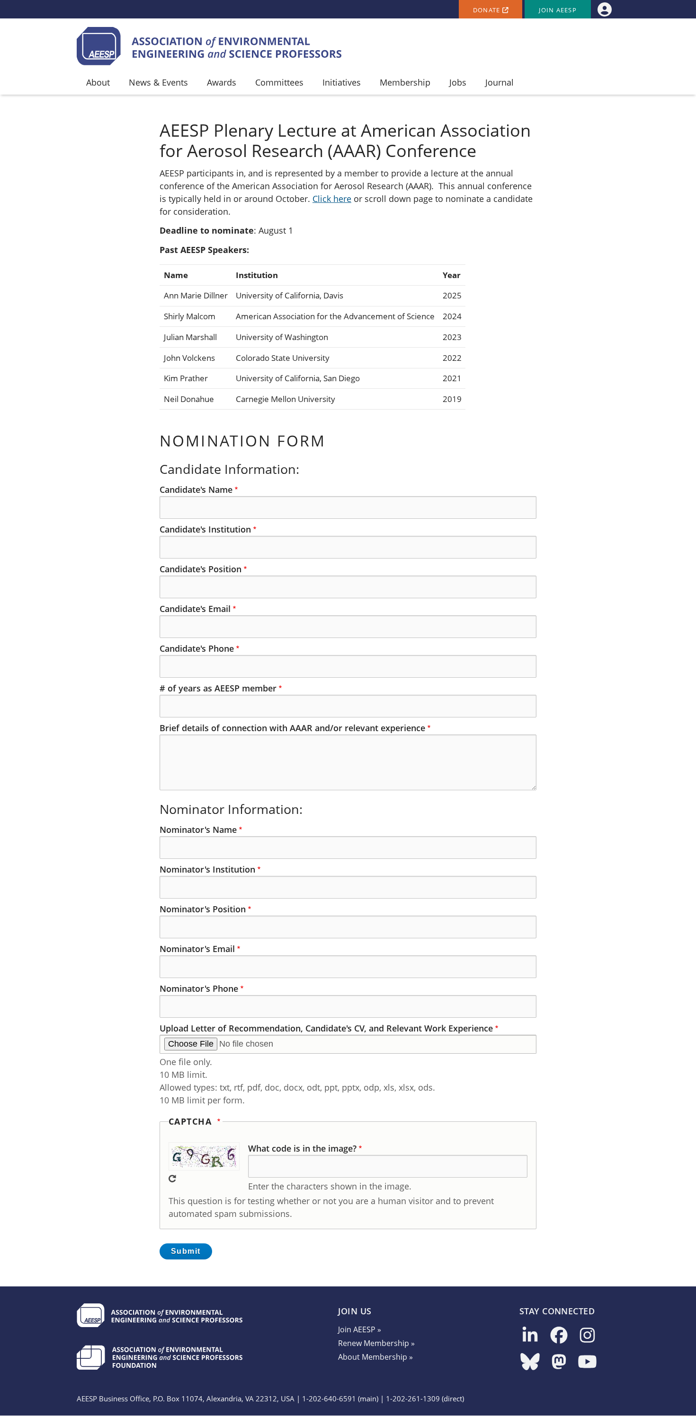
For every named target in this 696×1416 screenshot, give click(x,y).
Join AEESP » (359, 1329)
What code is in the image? (302, 1148)
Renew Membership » (376, 1343)
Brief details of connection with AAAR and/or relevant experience (292, 728)
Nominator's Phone (199, 988)
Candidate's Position (200, 569)
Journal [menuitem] (499, 82)
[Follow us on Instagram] (587, 1336)
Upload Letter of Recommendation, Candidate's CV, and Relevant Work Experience (326, 1028)
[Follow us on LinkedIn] (530, 1336)
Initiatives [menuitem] (341, 82)
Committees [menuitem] (279, 82)
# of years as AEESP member (218, 688)
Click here (331, 198)
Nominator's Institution (207, 869)
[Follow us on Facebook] (559, 1336)
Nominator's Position (203, 909)
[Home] (209, 46)
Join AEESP (558, 10)
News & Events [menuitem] (158, 82)
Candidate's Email (195, 608)
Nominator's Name (198, 829)
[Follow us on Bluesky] (530, 1362)
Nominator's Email (197, 948)
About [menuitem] (98, 82)
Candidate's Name (196, 489)
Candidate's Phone (197, 648)
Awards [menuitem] (221, 82)
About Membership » (375, 1357)
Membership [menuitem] (405, 82)
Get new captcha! (172, 1178)
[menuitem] (604, 9)
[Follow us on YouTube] (587, 1362)
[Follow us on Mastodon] (559, 1362)
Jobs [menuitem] (457, 82)
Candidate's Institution (205, 529)
